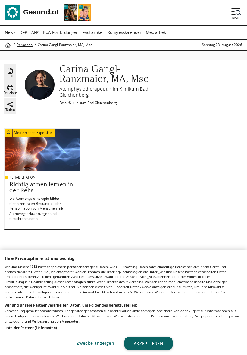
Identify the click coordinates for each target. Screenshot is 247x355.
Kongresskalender (125, 32)
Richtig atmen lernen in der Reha (41, 187)
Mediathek (156, 32)
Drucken (10, 93)
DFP (23, 32)
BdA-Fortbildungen (60, 32)
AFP (35, 32)
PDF (10, 76)
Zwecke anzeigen (95, 343)
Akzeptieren (149, 343)
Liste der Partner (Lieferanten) (31, 328)
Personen (25, 45)
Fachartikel (93, 32)
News (10, 32)
